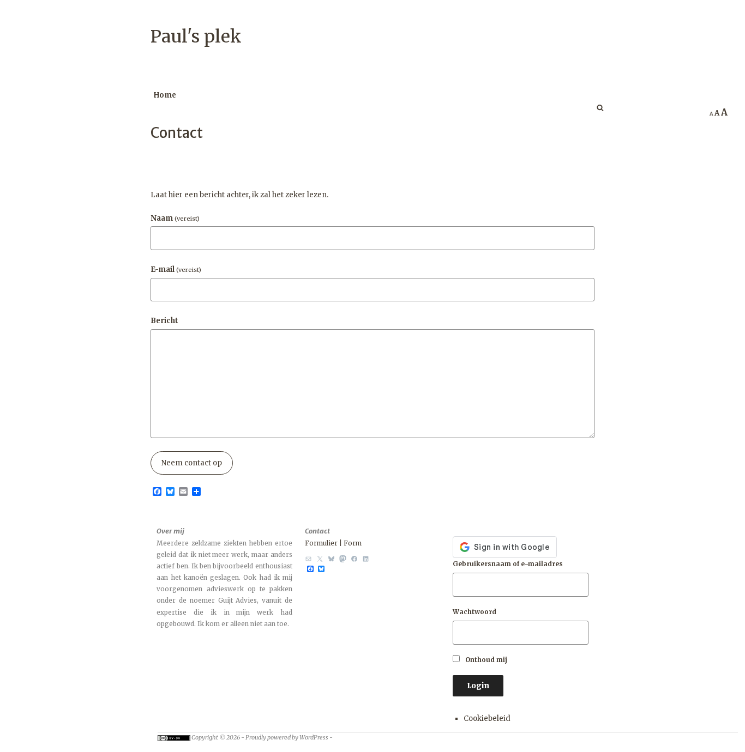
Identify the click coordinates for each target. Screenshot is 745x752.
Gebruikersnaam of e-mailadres (508, 564)
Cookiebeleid (487, 718)
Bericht (164, 320)
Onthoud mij (485, 660)
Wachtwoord (474, 612)
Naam (175, 218)
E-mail (176, 269)
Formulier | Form (333, 543)
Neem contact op (191, 463)
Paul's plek (196, 36)
